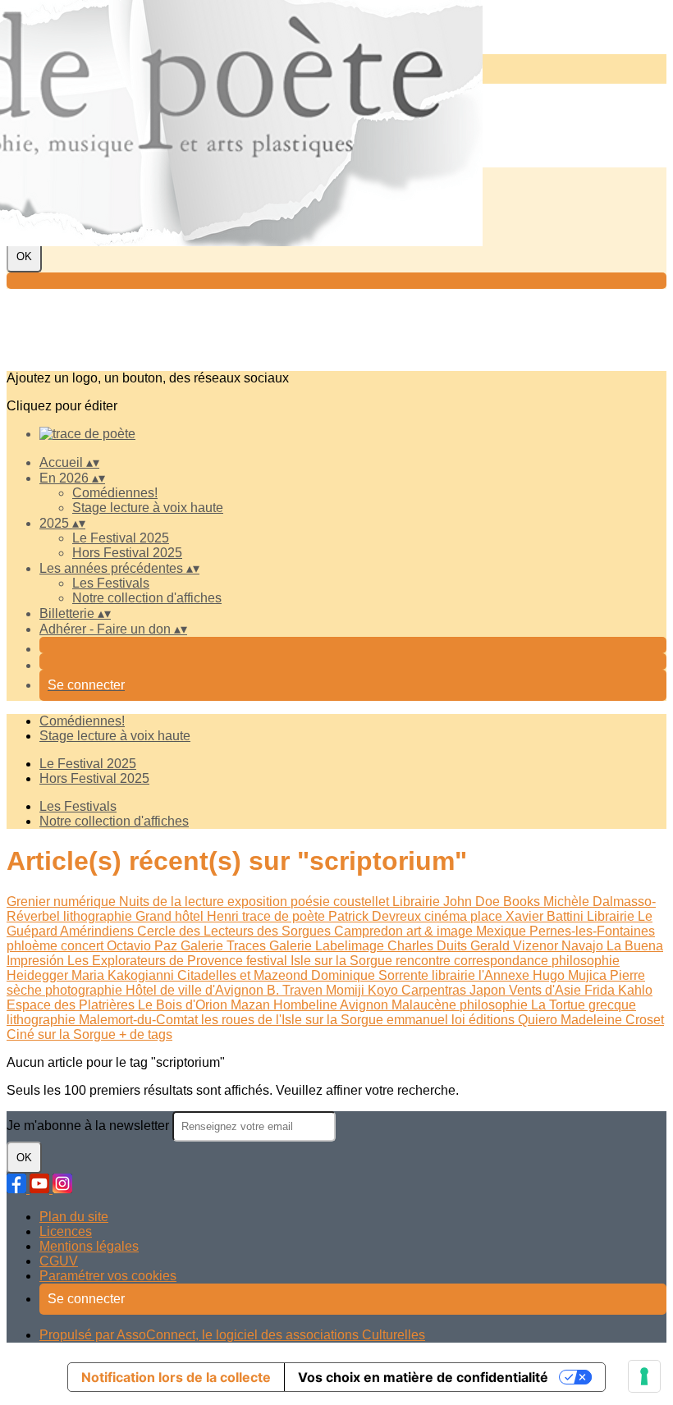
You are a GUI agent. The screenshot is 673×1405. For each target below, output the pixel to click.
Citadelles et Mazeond (244, 975)
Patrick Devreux (376, 916)
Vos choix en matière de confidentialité (423, 1377)
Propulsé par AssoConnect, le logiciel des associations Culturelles (232, 1335)
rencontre (425, 961)
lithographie (99, 916)
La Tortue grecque (583, 1005)
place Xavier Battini (528, 916)
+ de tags (145, 1034)
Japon (489, 990)
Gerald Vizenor (515, 946)
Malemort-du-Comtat (140, 1020)
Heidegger (39, 975)
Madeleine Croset (612, 1020)
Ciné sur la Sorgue (63, 1034)
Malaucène (425, 1005)
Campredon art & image (405, 931)
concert (84, 946)
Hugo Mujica (571, 975)
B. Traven (296, 990)
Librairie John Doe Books (467, 901)
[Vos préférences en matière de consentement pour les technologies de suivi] (644, 1376)
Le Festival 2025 (120, 538)
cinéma (447, 916)
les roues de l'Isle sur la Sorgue (294, 1020)
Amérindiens (98, 931)
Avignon (365, 1005)
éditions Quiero (515, 1020)
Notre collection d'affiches (147, 598)
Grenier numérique (63, 901)
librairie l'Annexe (482, 975)
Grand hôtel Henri (188, 916)
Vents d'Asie (546, 990)
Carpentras (435, 990)
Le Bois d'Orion (184, 1005)
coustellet (362, 901)
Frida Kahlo (618, 990)
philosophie (586, 961)
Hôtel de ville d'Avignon (196, 990)
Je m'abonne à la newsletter (89, 1126)
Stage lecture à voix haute (147, 508)
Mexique (502, 931)
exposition (259, 901)
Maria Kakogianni (124, 975)
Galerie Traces (225, 946)
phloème (34, 946)
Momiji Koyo (363, 990)
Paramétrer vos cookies (107, 1276)
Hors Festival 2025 (127, 553)
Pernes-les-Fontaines (592, 931)
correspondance (503, 961)
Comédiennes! (115, 493)
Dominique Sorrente (371, 975)
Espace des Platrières (72, 1005)
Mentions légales (89, 1246)
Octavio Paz (144, 946)
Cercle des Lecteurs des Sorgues (235, 931)
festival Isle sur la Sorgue (321, 961)
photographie (85, 990)
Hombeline (306, 1005)
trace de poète (285, 916)
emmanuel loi (428, 1020)
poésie (312, 901)
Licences (65, 1231)
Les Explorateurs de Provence (156, 961)
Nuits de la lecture (173, 901)
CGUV (58, 1261)
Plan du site (73, 1217)
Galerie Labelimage (328, 946)
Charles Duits (428, 946)
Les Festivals (110, 583)
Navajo (584, 946)
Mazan (252, 1005)
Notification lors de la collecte (176, 1377)
